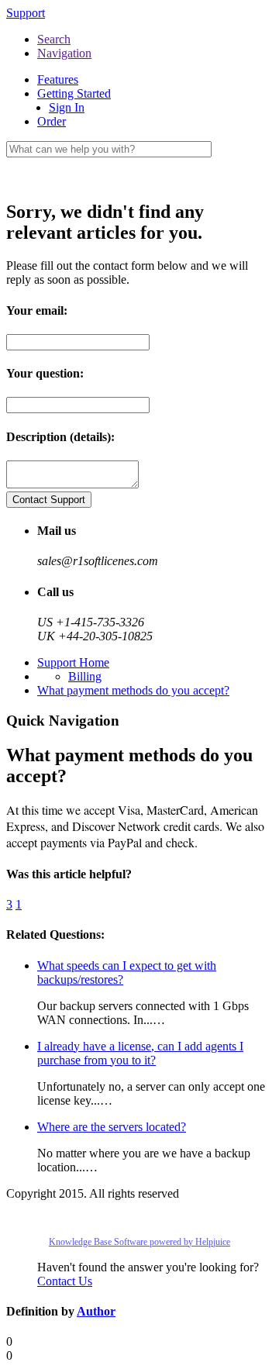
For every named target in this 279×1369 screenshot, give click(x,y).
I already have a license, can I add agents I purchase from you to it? (140, 1053)
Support (25, 12)
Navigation (64, 53)
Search (54, 39)
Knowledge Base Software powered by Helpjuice (139, 1241)
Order (51, 121)
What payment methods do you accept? (133, 690)
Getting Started (74, 93)
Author (96, 1311)
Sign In (66, 107)
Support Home (73, 662)
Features (57, 79)
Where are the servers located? (111, 1126)
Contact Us (64, 1281)
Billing (85, 676)
